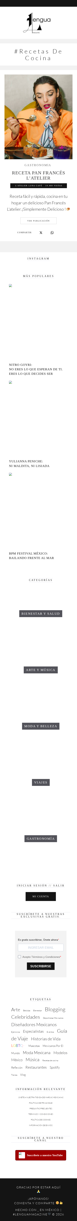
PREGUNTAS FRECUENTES (41, 1108)
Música (32, 1059)
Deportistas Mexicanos (53, 1018)
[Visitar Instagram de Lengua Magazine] (30, 3)
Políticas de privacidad (41, 1103)
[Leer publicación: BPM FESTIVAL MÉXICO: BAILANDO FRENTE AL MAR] (38, 511)
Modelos (60, 1052)
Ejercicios (15, 1032)
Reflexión (16, 1067)
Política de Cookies (41, 1120)
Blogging (55, 1009)
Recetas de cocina (50, 1060)
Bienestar (37, 1010)
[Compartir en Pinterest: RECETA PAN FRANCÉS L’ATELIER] (46, 232)
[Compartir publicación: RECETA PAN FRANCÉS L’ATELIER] (52, 232)
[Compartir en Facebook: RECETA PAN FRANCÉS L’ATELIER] (35, 232)
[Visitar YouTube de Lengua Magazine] (36, 3)
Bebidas (26, 1010)
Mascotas (34, 1046)
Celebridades (25, 1017)
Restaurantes (36, 1067)
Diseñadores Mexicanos (34, 1024)
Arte (15, 1009)
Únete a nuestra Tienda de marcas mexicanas (40, 1097)
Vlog (23, 1074)
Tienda (14, 1075)
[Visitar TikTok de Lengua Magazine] (47, 3)
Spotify (55, 1067)
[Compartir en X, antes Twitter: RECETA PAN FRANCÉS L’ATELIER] (41, 232)
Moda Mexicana (36, 1052)
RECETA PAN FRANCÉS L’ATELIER (38, 175)
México (17, 1059)
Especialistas (33, 1031)
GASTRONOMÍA (37, 165)
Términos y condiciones (40, 1114)
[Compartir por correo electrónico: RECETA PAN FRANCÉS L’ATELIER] (58, 232)
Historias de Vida (46, 1038)
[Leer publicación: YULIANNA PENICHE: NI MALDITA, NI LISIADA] (38, 419)
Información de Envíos (41, 1125)
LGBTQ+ (18, 1045)
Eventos (50, 1032)
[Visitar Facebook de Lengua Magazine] (41, 3)
